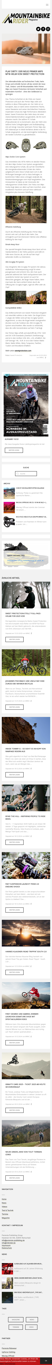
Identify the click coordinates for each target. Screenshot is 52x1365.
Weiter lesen (14, 450)
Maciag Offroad (8, 1356)
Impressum (6, 1245)
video (31, 1327)
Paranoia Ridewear (9, 1348)
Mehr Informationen (7, 1364)
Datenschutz (7, 1248)
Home (4, 1199)
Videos (4, 1207)
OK (46, 1361)
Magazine (6, 1218)
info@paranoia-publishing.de (13, 1240)
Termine (5, 1214)
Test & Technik (7, 1210)
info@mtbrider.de (8, 1243)
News (4, 1203)
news (32, 1320)
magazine (16, 1320)
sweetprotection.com (23, 350)
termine (16, 1327)
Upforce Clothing (8, 1352)
